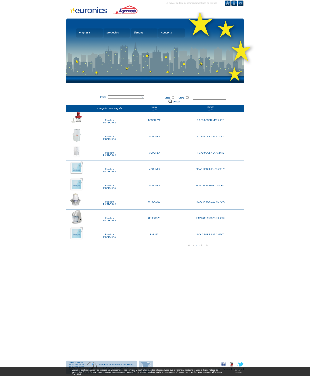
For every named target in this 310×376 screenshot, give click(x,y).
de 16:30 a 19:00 (76, 367)
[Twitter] (239, 366)
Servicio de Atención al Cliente (116, 364)
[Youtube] (229, 366)
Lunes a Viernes (76, 362)
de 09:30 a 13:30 (76, 365)
